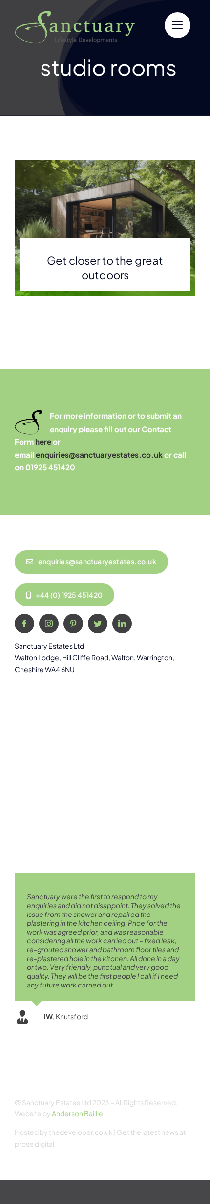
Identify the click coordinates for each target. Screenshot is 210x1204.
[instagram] (49, 623)
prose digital (34, 1143)
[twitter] (97, 623)
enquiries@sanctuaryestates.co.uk (99, 454)
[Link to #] (177, 25)
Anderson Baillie (77, 1113)
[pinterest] (73, 623)
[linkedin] (122, 623)
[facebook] (24, 623)
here (43, 441)
